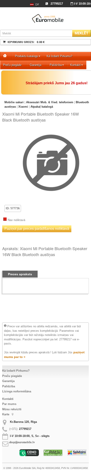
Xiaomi (23, 106)
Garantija (35, 65)
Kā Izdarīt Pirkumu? (59, 56)
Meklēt (81, 33)
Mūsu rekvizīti (11, 409)
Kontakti (75, 65)
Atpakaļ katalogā (41, 106)
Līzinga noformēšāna (16, 391)
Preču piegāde (12, 65)
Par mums (9, 404)
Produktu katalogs (26, 56)
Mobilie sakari (14, 102)
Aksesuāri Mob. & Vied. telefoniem (49, 102)
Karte (6, 414)
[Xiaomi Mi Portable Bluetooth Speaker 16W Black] (51, 131)
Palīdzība (56, 65)
